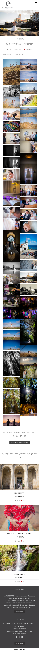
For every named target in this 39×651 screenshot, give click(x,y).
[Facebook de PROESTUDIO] (16, 637)
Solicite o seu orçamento (19, 442)
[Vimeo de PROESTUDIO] (22, 637)
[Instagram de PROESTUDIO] (19, 637)
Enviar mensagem (20, 626)
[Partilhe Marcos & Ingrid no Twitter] (21, 436)
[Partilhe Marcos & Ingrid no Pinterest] (25, 436)
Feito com (19, 649)
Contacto (19, 643)
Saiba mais (19, 611)
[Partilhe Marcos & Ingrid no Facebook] (13, 436)
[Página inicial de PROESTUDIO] (7, 5)
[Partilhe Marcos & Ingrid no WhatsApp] (17, 436)
